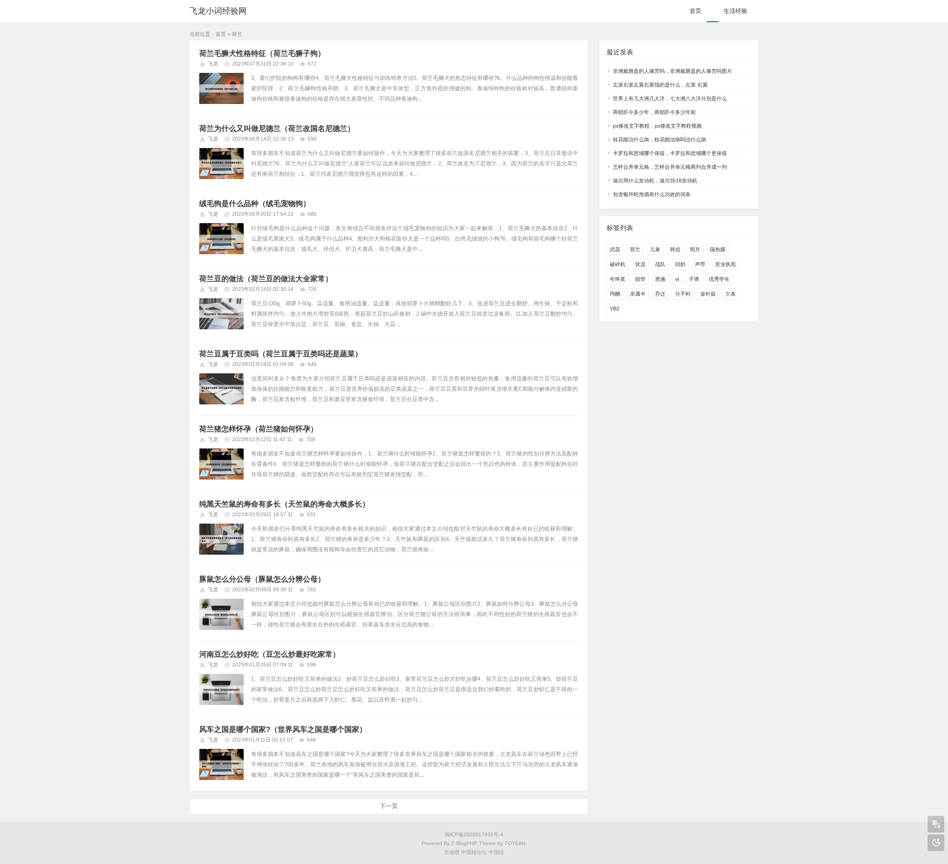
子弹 (694, 279)
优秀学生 (719, 279)
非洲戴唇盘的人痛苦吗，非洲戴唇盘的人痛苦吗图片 (672, 71)
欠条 (730, 294)
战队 (660, 264)
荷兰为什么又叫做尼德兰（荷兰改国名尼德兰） (277, 128)
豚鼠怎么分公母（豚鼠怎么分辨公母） (262, 579)
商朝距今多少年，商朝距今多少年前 (654, 112)
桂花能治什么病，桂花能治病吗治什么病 (659, 139)
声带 (700, 264)
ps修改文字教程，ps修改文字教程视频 (657, 126)
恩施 (660, 279)
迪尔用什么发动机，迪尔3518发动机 (655, 181)
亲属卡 (637, 294)
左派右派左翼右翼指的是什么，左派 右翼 (660, 85)
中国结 (496, 852)
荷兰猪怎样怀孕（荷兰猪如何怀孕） (258, 429)
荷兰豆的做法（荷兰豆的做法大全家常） (266, 279)
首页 (695, 11)
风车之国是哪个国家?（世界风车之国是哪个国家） (283, 729)
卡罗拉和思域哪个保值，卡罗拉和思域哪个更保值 (670, 153)
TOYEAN (514, 843)
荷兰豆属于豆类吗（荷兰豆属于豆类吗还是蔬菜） (280, 354)
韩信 (675, 249)
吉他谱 (452, 852)
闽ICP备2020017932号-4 (474, 834)
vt (677, 279)
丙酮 (615, 294)
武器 (615, 249)
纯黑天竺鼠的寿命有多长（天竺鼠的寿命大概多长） (284, 504)
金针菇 (708, 294)
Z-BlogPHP (463, 843)
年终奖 (617, 279)
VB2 (615, 309)
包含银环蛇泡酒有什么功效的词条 (652, 194)
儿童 (655, 249)
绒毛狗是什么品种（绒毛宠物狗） (254, 203)
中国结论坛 (474, 852)
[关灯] (936, 842)
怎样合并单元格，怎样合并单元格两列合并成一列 (670, 167)
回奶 (680, 264)
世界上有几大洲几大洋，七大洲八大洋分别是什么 (670, 98)
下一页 (389, 806)
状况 (640, 264)
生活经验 (735, 11)
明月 (695, 249)
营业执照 (725, 264)
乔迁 (660, 294)
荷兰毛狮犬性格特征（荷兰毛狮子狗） (262, 53)
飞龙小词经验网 (218, 11)
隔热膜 (717, 249)
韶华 (640, 279)
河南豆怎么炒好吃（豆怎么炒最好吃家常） (269, 654)
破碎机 (617, 264)
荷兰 (635, 249)
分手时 (683, 294)
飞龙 (213, 64)
